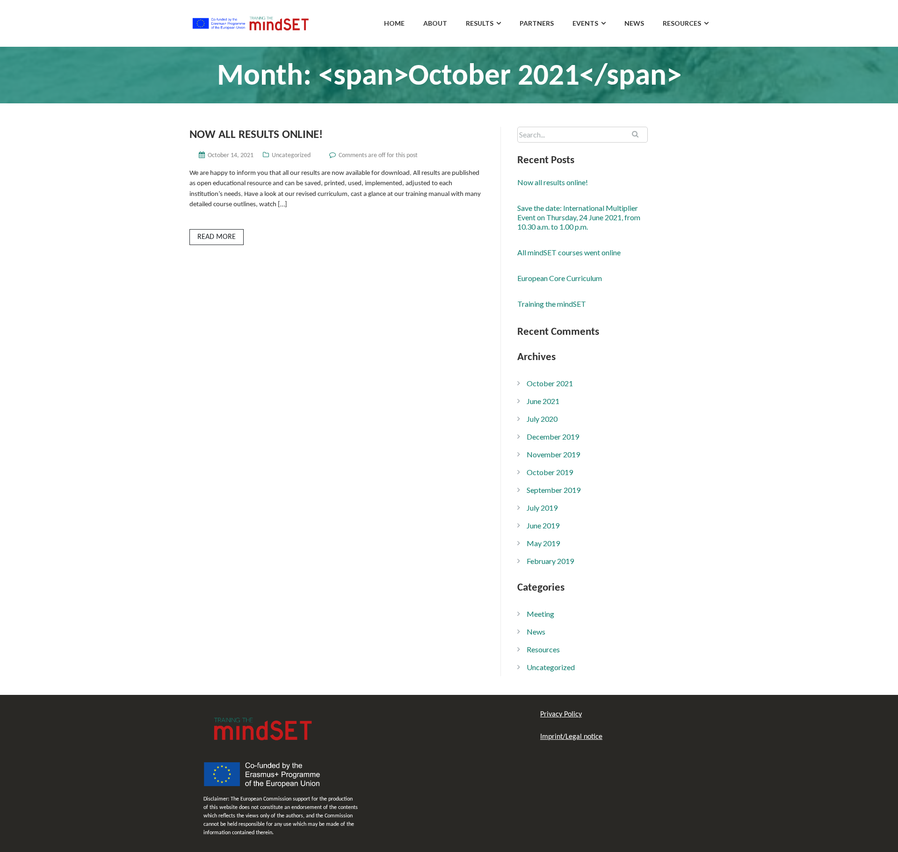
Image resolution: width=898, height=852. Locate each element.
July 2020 (542, 418)
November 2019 (553, 454)
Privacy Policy (561, 714)
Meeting (540, 613)
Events (585, 23)
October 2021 (550, 383)
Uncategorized (291, 155)
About (435, 23)
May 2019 (543, 543)
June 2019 (543, 525)
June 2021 (543, 401)
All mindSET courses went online (569, 252)
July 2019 (542, 507)
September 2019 (553, 489)
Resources (682, 23)
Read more (216, 237)
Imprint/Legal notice (571, 737)
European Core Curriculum (559, 278)
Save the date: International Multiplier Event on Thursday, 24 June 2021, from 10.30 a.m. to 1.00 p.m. (578, 217)
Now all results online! (256, 135)
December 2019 (553, 436)
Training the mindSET (551, 303)
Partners (537, 23)
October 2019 (550, 472)
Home (394, 23)
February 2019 (550, 560)
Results (479, 23)
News (634, 23)
